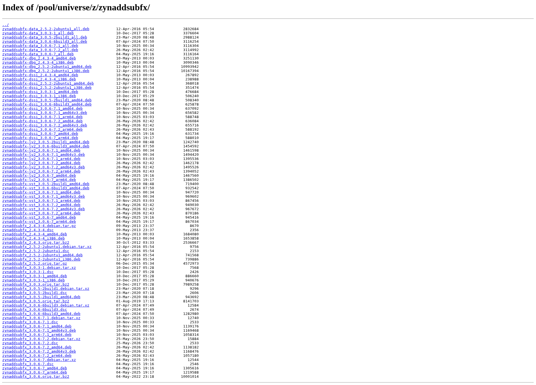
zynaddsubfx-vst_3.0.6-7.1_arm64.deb (41, 201)
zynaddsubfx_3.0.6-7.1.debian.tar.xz (41, 318)
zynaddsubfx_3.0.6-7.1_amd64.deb (36, 326)
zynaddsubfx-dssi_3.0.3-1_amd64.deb (40, 92)
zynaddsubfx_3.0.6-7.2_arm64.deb (36, 355)
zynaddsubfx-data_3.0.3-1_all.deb (38, 33)
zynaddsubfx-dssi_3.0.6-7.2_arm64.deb (42, 129)
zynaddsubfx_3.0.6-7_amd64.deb (34, 368)
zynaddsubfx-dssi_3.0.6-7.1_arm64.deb (42, 117)
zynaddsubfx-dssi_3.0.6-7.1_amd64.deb (42, 108)
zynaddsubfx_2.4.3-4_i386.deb (33, 238)
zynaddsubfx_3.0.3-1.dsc (28, 272)
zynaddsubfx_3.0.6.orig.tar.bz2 (35, 376)
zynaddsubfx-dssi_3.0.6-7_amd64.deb (40, 133)
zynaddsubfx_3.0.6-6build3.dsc (34, 309)
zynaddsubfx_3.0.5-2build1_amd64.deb (41, 297)
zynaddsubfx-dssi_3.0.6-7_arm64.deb (40, 138)
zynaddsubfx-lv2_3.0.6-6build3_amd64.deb (45, 146)
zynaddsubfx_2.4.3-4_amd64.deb (34, 234)
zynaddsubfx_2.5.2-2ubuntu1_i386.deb (41, 259)
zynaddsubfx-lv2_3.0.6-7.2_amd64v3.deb (43, 167)
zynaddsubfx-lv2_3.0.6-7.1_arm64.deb (41, 159)
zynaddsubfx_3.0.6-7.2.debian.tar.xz (41, 339)
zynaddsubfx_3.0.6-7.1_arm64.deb (36, 335)
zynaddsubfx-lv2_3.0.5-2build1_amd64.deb (45, 142)
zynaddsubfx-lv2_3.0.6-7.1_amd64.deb (41, 150)
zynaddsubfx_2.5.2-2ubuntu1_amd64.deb (42, 255)
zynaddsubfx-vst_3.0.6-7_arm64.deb (39, 221)
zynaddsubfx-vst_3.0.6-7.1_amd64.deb (41, 192)
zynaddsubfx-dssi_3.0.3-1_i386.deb (39, 96)
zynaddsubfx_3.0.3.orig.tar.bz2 (35, 284)
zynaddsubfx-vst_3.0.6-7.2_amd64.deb (41, 205)
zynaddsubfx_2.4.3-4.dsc (28, 230)
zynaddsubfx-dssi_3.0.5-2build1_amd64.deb (47, 100)
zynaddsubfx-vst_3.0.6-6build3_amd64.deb (45, 188)
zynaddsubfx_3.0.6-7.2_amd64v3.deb (39, 351)
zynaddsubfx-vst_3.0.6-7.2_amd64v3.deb (43, 209)
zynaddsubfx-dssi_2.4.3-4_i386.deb (39, 79)
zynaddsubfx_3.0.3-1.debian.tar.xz (39, 268)
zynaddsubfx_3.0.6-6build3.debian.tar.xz (45, 305)
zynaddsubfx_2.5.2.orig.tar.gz (34, 263)
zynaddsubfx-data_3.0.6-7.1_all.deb (40, 46)
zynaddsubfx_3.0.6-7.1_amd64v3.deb (39, 330)
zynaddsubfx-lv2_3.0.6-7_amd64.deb (39, 175)
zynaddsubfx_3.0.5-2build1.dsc (34, 293)
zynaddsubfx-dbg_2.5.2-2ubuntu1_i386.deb (45, 71)
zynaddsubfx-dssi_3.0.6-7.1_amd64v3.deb (44, 113)
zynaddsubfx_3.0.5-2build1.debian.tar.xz (45, 288)
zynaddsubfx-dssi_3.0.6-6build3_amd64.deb (47, 104)
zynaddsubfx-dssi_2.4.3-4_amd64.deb (40, 75)
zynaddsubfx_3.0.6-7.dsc (28, 364)
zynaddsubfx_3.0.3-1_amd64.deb (34, 276)
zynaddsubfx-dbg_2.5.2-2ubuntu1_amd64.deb (47, 66)
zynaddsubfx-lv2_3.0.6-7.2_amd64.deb (41, 163)
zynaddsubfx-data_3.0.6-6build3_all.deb (44, 41)
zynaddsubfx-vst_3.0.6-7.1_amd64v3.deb (43, 196)
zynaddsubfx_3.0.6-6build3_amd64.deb (41, 314)
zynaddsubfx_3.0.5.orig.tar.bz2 (35, 301)
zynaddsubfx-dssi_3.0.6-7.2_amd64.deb (42, 121)
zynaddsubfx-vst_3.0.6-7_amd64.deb (39, 217)
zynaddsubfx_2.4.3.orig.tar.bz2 (35, 242)
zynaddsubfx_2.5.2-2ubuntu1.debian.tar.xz (47, 247)
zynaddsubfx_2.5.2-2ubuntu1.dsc (35, 251)
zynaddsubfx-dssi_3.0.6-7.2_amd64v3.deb (44, 125)
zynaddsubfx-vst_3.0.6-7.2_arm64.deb (41, 213)
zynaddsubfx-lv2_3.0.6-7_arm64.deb (39, 180)
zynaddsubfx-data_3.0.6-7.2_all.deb (40, 50)
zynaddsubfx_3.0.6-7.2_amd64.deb (36, 347)
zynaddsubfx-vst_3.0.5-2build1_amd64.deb (45, 184)
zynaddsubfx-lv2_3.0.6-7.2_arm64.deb (41, 171)
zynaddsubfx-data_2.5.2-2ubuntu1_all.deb (45, 29)
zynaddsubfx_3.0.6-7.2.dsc (30, 343)
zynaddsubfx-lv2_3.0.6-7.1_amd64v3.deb (43, 154)
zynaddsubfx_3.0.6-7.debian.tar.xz (39, 360)
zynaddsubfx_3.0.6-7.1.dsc (30, 322)
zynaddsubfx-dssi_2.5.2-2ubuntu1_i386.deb (47, 87)
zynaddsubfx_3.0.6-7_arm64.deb (34, 372)
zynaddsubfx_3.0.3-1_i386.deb (33, 280)
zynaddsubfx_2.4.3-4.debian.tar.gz (39, 226)
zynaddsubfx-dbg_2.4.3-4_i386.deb (38, 62)
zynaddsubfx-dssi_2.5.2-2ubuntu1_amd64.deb (48, 83)
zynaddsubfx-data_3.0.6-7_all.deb (38, 54)
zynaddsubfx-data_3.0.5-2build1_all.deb (44, 37)
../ (5, 25)
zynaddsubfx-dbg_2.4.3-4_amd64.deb (39, 58)
